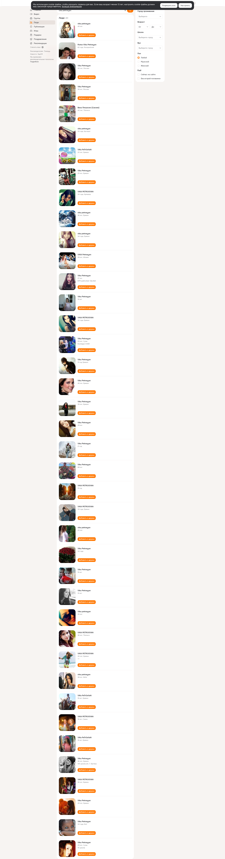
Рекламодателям (36, 51)
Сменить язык (35, 47)
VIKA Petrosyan (84, 254)
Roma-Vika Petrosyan (87, 44)
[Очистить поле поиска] (125, 10)
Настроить (185, 5)
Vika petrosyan (84, 611)
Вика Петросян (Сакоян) (88, 107)
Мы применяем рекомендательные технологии (42, 59)
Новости (33, 54)
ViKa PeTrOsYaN (85, 149)
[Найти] (130, 10)
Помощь (47, 51)
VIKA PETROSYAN (85, 191)
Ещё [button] (39, 54)
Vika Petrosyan (84, 65)
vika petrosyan (84, 23)
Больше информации (72, 6)
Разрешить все (168, 5)
